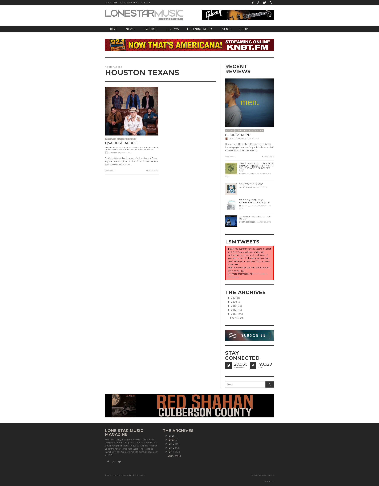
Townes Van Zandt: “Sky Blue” (255, 217)
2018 (234, 310)
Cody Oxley (114, 153)
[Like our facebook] (253, 365)
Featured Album (244, 131)
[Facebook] (253, 2)
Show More (236, 318)
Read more (109, 171)
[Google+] (258, 2)
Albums (230, 131)
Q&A (119, 139)
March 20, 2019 (264, 222)
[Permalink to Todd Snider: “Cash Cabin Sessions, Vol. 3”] (231, 205)
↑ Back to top (268, 481)
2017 (234, 314)
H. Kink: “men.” (238, 135)
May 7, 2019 (262, 187)
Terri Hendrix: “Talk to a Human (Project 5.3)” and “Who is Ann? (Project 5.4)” (256, 167)
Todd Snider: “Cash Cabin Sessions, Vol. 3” (254, 201)
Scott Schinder (247, 187)
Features (111, 139)
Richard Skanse (237, 139)
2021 (233, 298)
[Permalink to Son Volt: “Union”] (231, 189)
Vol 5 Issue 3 (129, 139)
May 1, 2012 (126, 153)
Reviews (259, 131)
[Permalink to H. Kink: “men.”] (249, 102)
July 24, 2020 (253, 139)
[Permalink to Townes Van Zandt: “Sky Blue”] (231, 221)
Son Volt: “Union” (251, 184)
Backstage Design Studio (263, 475)
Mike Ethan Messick (249, 206)
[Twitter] (264, 2)
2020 (234, 302)
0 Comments (153, 171)
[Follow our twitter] (228, 365)
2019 (234, 306)
